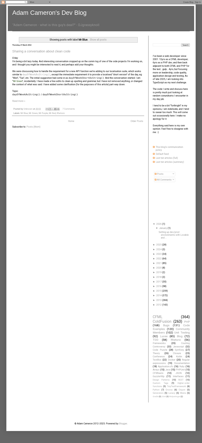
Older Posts (137, 121)
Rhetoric (61, 113)
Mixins (183, 393)
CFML (158, 317)
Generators (158, 393)
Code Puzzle (160, 349)
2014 (159, 295)
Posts (159, 174)
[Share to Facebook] (55, 109)
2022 (159, 258)
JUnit (164, 396)
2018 (159, 277)
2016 (159, 286)
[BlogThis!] (49, 109)
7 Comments (68, 109)
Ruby (182, 366)
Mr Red (52, 113)
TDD (155, 339)
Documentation (182, 363)
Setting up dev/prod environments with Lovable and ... (174, 235)
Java (167, 369)
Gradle (155, 396)
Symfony (179, 349)
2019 (159, 272)
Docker (171, 359)
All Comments (164, 179)
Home (71, 121)
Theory (156, 353)
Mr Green (33, 113)
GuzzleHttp (158, 376)
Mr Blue (24, 113)
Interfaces (178, 376)
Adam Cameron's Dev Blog (49, 12)
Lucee (164, 336)
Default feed (162, 154)
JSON (179, 373)
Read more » (18, 101)
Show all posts (98, 39)
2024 (159, 249)
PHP (187, 321)
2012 (159, 304)
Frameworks (159, 343)
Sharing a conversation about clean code (41, 51)
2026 (159, 224)
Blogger (123, 423)
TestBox (157, 359)
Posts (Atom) (33, 126)
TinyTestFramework (176, 386)
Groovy (169, 390)
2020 (159, 267)
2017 (159, 281)
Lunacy (171, 393)
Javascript (178, 346)
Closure (177, 353)
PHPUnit (180, 369)
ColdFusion (162, 321)
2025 (159, 244)
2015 (159, 290)
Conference (159, 356)
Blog (179, 336)
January (163, 228)
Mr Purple (43, 113)
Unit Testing (182, 332)
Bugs (166, 325)
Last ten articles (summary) (170, 162)
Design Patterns (161, 380)
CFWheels (158, 373)
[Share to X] (52, 109)
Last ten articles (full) (167, 158)
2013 (159, 300)
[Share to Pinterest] (58, 109)
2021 (159, 263)
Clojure (182, 390)
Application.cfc (165, 366)
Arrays (156, 369)
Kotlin (179, 356)
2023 (159, 254)
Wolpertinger (174, 396)
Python (156, 390)
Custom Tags (160, 383)
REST (181, 380)
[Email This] (47, 109)
